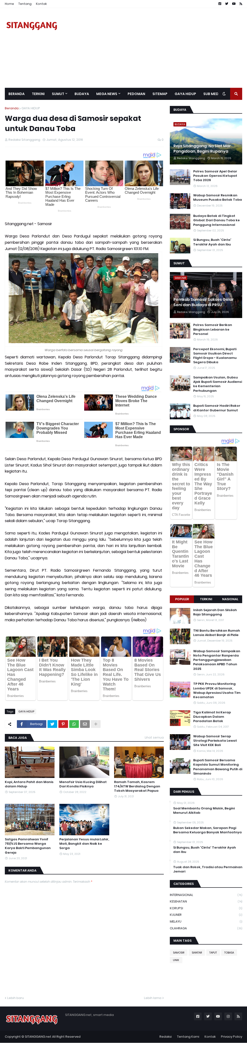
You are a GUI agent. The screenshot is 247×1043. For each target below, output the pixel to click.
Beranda (12, 108)
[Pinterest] (63, 724)
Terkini (206, 599)
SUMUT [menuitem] (58, 93)
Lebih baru (15, 998)
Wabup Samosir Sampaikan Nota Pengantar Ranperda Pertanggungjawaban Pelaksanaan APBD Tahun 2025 (216, 660)
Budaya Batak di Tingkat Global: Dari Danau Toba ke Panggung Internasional (216, 220)
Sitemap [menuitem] (159, 93)
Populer (182, 599)
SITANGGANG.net (38, 1036)
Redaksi (165, 1036)
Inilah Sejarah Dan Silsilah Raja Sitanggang (215, 612)
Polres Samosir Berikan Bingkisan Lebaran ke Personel (212, 329)
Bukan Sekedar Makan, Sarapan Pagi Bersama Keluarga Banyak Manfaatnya (207, 830)
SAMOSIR (178, 952)
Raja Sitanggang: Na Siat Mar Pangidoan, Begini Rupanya (202, 148)
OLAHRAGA (206, 928)
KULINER (206, 914)
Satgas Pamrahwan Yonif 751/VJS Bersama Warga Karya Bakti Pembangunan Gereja (28, 846)
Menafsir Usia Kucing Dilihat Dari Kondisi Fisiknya (83, 784)
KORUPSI (206, 908)
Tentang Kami (188, 1036)
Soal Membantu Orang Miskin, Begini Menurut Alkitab (204, 810)
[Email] (85, 724)
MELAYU (206, 921)
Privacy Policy (231, 1036)
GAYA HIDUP (30, 108)
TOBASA (229, 952)
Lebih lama (152, 998)
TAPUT (213, 952)
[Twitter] (52, 724)
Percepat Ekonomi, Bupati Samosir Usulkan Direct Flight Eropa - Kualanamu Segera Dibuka (215, 356)
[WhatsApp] (74, 724)
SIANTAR (197, 952)
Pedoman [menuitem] (136, 93)
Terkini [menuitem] (38, 93)
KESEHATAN (206, 901)
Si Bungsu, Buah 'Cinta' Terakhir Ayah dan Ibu (212, 242)
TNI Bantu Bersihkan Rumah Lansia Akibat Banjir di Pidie (216, 633)
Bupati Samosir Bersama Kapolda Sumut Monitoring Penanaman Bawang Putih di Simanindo (217, 767)
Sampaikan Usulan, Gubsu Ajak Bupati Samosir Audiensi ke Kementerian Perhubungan (217, 384)
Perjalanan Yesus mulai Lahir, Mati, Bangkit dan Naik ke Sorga (84, 843)
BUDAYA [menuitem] (82, 93)
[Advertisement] (154, 48)
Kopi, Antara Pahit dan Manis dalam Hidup (29, 784)
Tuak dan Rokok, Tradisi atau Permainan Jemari (207, 869)
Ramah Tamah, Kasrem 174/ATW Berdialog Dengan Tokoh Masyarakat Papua (137, 786)
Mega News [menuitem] (106, 93)
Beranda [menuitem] (16, 93)
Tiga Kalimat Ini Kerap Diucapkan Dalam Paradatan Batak (212, 716)
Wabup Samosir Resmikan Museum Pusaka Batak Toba (217, 197)
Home (9, 4)
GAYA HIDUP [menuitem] (185, 93)
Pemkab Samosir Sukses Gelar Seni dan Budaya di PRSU (203, 302)
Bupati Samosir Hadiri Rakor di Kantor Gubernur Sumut (216, 408)
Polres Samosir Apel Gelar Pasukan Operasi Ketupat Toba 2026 (215, 175)
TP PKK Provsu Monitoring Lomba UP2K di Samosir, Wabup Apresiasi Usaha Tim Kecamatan (216, 690)
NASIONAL (230, 599)
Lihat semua (154, 737)
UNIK (176, 960)
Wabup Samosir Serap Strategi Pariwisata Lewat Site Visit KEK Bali (215, 740)
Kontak (41, 4)
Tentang (25, 4)
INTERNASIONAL (206, 895)
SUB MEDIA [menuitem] (212, 93)
